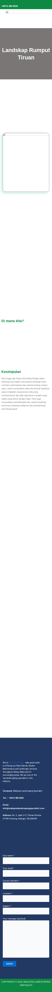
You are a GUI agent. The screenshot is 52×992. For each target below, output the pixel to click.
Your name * (8, 855)
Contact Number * (11, 881)
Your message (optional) (14, 918)
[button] (26, 24)
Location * (7, 893)
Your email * (8, 868)
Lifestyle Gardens (17, 762)
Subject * (7, 906)
